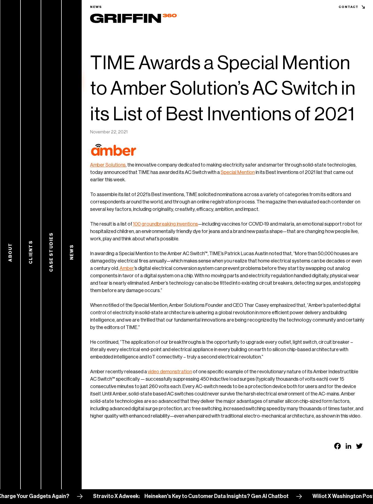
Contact (349, 6)
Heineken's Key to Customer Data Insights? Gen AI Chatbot (205, 496)
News (96, 6)
